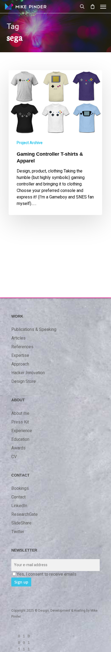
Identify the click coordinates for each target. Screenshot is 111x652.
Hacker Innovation (28, 373)
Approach (20, 364)
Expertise (20, 355)
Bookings (20, 488)
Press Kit (20, 422)
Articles (18, 338)
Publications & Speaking (33, 329)
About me (20, 413)
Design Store (23, 381)
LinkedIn (19, 506)
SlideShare (21, 523)
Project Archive (30, 142)
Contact (18, 497)
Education (20, 439)
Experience (21, 431)
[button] (103, 6)
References (22, 347)
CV (14, 457)
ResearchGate (24, 514)
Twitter (17, 532)
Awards (18, 448)
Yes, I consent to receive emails (47, 574)
